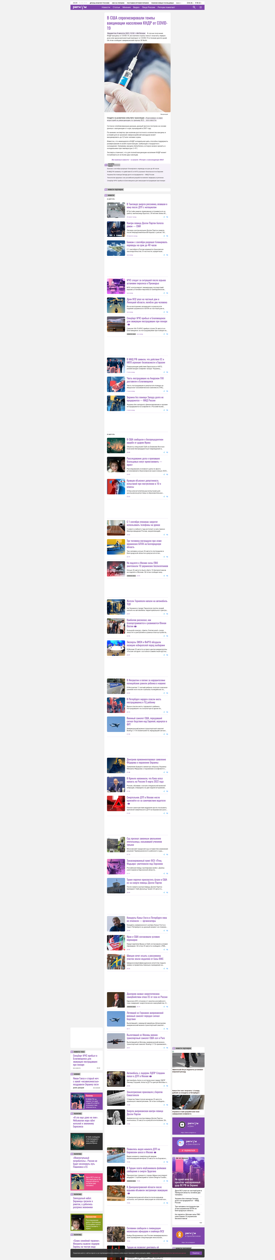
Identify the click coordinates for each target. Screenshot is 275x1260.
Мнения (127, 7)
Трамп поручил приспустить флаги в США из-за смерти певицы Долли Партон (147, 880)
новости (111, 195)
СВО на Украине (118, 3)
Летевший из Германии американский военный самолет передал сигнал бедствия (145, 1016)
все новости (76, 1068)
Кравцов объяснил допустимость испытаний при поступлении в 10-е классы (144, 483)
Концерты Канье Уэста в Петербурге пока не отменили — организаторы (147, 919)
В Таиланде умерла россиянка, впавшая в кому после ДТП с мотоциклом (147, 205)
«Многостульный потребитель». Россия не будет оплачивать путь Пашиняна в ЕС (85, 1162)
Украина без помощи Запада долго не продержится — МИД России (130, 174)
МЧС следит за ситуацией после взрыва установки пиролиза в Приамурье (146, 281)
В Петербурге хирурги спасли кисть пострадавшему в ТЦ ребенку (144, 700)
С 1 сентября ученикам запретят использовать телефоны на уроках (143, 523)
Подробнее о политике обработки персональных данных (168, 1253)
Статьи (116, 7)
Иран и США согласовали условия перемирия (143, 938)
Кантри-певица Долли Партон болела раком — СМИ (145, 224)
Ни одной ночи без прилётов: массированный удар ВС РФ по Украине (187, 1182)
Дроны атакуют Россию (99, 3)
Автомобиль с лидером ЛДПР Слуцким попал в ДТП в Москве (146, 1074)
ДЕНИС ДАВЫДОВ (78, 1088)
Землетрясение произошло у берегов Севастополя (145, 1093)
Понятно (195, 1253)
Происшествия (91, 1216)
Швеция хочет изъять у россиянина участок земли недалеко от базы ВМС (145, 957)
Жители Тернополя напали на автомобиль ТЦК (147, 602)
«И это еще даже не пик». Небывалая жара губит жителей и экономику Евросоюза (85, 1122)
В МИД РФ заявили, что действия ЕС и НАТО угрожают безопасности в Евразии (92, 1103)
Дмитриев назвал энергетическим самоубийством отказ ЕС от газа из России (147, 995)
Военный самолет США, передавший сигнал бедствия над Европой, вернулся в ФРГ (147, 721)
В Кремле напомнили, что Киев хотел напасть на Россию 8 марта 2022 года (145, 779)
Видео (136, 7)
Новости (106, 7)
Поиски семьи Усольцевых (162, 3)
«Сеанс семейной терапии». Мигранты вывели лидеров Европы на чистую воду (86, 1243)
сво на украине (182, 1158)
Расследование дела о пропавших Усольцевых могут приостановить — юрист (93, 1224)
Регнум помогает (166, 7)
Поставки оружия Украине (138, 3)
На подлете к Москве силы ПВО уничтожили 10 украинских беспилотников (147, 564)
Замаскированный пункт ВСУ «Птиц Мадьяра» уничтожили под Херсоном (145, 861)
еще (201, 1222)
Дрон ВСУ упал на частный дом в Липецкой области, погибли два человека (93, 1181)
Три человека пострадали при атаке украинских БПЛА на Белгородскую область (144, 544)
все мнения (96, 1088)
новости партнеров (115, 189)
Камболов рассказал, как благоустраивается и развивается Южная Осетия (146, 623)
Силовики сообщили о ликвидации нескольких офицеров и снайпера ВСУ (145, 1229)
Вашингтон (111, 33)
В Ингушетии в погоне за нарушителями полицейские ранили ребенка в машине (146, 681)
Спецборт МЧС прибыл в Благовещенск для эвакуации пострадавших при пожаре (85, 1060)
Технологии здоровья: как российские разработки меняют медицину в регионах (135, 177)
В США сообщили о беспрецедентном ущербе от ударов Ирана (93, 1140)
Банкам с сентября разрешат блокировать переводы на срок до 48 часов (133, 168)
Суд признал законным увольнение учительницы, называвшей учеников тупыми (144, 841)
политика (77, 1113)
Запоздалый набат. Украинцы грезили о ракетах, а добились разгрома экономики (83, 1202)
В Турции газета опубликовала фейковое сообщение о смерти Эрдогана (146, 1169)
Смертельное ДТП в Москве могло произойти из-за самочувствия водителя (146, 798)
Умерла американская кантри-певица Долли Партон (145, 1112)
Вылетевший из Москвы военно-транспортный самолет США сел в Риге (146, 1036)
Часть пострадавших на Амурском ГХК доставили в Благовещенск (145, 379)
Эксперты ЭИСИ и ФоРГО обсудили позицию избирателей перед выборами (146, 643)
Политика (89, 1095)
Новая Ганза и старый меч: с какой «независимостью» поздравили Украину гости (86, 1081)
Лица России (148, 7)
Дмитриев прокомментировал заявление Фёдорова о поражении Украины (146, 760)
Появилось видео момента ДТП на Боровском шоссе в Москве (143, 1150)
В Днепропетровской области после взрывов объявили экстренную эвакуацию (147, 1188)
